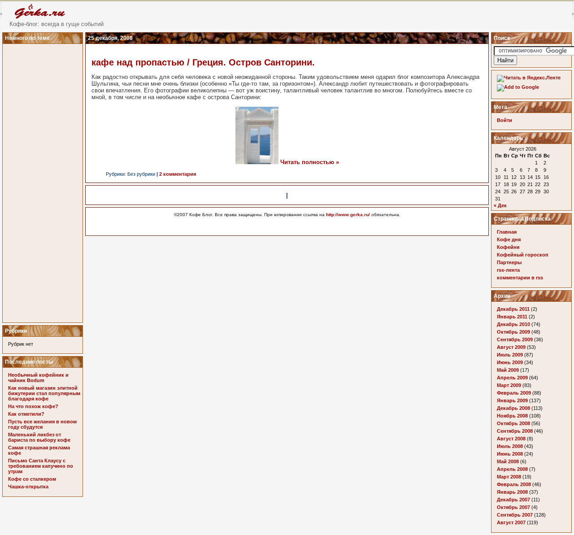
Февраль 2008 (514, 484)
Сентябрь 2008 (515, 431)
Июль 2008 (510, 446)
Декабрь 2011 (513, 309)
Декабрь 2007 (513, 499)
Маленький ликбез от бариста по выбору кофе (39, 437)
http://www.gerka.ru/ (348, 214)
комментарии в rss (520, 277)
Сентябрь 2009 (515, 339)
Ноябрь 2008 (512, 415)
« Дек (500, 205)
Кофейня (508, 247)
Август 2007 (511, 522)
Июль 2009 (510, 354)
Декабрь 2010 (513, 324)
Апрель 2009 (512, 377)
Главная (507, 232)
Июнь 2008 (510, 454)
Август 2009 (511, 347)
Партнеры (509, 262)
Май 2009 (508, 370)
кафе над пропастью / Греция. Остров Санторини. (203, 62)
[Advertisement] (44, 180)
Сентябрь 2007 (515, 515)
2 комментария (177, 174)
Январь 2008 (512, 492)
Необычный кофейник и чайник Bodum (38, 377)
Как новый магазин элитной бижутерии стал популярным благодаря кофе (44, 393)
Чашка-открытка (28, 486)
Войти (504, 120)
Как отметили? (26, 414)
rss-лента (508, 270)
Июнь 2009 (510, 362)
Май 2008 (508, 461)
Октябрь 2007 (513, 507)
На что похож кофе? (33, 406)
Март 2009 (509, 385)
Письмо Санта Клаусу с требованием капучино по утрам (40, 466)
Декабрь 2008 (513, 408)
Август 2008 (511, 438)
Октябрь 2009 (513, 332)
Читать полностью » (309, 162)
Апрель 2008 (512, 469)
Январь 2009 (512, 400)
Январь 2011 (512, 316)
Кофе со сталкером (32, 479)
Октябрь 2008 (513, 423)
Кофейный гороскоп (522, 254)
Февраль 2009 (514, 393)
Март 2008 (509, 476)
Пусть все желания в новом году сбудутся (42, 424)
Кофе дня (509, 239)
